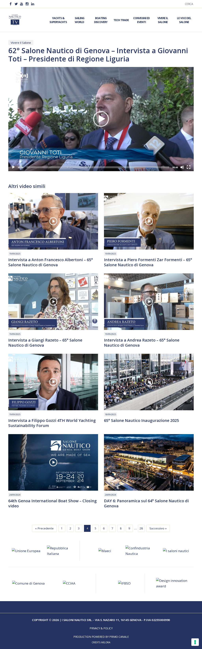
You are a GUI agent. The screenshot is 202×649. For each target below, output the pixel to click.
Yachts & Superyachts (58, 20)
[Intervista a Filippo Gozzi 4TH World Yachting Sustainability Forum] (53, 382)
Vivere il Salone (162, 20)
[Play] (13, 167)
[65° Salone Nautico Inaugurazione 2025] (149, 382)
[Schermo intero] (189, 167)
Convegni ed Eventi (141, 20)
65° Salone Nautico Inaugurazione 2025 (141, 420)
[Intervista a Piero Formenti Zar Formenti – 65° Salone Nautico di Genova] (149, 221)
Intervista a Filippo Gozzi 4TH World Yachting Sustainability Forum (52, 423)
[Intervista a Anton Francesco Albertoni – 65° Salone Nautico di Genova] (53, 221)
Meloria (105, 642)
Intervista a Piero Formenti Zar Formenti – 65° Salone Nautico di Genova (148, 262)
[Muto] (182, 167)
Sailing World (79, 20)
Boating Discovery (100, 20)
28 (141, 528)
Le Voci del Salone (184, 20)
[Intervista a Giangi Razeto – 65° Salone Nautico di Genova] (53, 301)
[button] (101, 119)
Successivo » (158, 528)
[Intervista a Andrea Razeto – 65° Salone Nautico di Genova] (149, 301)
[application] (101, 119)
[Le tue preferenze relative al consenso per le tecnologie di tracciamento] (195, 642)
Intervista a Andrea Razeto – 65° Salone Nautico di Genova (141, 343)
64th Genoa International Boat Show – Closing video (52, 503)
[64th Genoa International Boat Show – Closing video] (53, 462)
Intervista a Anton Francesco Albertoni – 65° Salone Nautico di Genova (50, 262)
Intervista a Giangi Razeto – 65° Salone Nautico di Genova (45, 343)
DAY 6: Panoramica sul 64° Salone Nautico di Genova (146, 503)
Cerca (189, 4)
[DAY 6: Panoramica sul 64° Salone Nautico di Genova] (149, 462)
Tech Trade (121, 20)
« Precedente (44, 528)
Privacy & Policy (101, 628)
